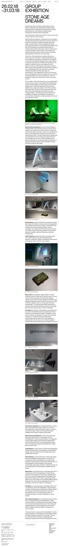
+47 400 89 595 (6, 527)
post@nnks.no (7, 526)
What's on (22, 1)
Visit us (40, 1)
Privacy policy (52, 530)
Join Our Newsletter (30, 524)
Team (50, 526)
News (49, 1)
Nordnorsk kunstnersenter (6, 1)
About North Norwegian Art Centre (52, 524)
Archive (45, 1)
